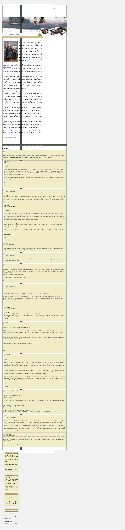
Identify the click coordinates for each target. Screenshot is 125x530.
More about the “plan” (15, 23)
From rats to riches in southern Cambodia (12, 450)
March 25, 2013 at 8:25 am (10, 266)
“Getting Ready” (7, 67)
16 (15, 501)
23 (15, 502)
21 (11, 502)
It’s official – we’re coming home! (11, 34)
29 (13, 503)
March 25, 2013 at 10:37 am (11, 162)
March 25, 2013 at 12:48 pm (10, 286)
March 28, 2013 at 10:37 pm (11, 308)
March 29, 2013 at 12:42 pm (10, 435)
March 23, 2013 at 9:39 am (10, 152)
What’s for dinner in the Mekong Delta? (57, 450)
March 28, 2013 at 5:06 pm (10, 392)
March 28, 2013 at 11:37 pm (11, 355)
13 (9, 501)
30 (15, 503)
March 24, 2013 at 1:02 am (10, 255)
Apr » (10, 505)
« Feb (6, 505)
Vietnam (14, 137)
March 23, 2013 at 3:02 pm (10, 244)
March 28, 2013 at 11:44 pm (11, 417)
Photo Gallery (15, 18)
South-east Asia (10, 137)
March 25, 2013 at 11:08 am (11, 206)
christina (41, 36)
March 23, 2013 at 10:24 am (10, 191)
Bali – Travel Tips (10, 486)
